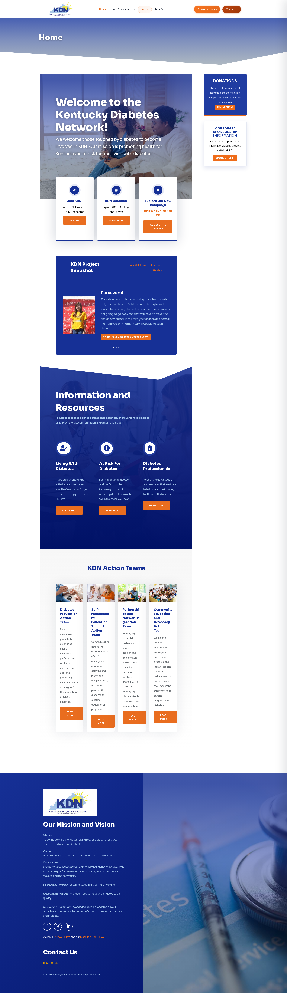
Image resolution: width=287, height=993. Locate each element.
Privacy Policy (62, 937)
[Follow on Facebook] (47, 927)
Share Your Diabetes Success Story (125, 336)
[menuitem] (102, 9)
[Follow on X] (58, 927)
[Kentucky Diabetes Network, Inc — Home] (61, 9)
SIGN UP (75, 220)
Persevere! (112, 292)
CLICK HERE (116, 220)
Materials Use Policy (92, 937)
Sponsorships (209, 9)
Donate (233, 9)
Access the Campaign (158, 226)
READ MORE (69, 510)
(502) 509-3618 (52, 963)
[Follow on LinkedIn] (69, 927)
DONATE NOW (225, 107)
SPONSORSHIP (225, 158)
